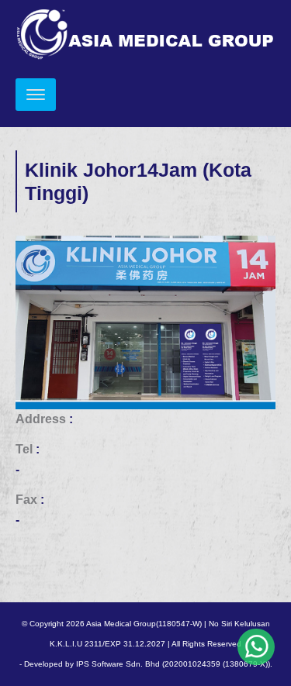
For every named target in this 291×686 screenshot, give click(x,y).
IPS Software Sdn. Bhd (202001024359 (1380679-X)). (174, 664)
